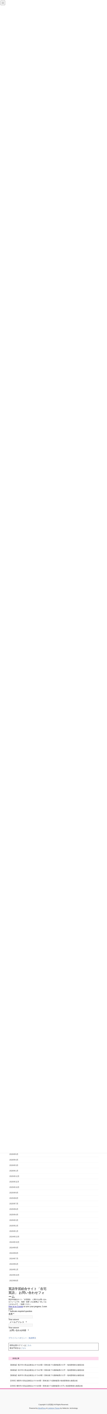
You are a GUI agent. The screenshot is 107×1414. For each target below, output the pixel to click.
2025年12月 (14, 1176)
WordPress (42, 1408)
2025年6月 (13, 1209)
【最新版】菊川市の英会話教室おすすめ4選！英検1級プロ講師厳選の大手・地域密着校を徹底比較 (46, 1365)
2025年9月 (13, 1193)
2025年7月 (13, 1204)
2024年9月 (13, 1248)
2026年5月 (13, 1154)
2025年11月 (14, 1182)
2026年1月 (13, 1171)
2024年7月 (13, 1258)
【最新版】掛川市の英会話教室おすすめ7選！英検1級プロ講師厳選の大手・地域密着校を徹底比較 (46, 1370)
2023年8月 (13, 1281)
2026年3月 (13, 1165)
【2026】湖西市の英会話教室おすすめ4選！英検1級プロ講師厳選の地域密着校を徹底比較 (43, 1381)
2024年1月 (13, 1269)
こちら (28, 1345)
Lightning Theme (54, 1408)
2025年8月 (13, 1198)
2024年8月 (13, 1253)
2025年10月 (14, 1187)
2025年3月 (13, 1220)
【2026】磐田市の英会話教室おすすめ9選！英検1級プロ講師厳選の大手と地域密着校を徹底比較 (46, 1386)
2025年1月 (13, 1231)
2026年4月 (13, 1160)
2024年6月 (13, 1264)
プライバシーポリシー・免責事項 (22, 1338)
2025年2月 (13, 1226)
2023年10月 (14, 1275)
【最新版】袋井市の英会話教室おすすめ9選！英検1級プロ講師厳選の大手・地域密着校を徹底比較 (46, 1375)
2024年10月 (14, 1242)
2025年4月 (13, 1215)
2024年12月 (14, 1237)
